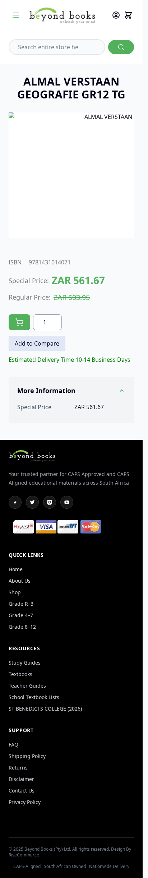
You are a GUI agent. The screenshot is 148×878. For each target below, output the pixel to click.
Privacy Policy (25, 802)
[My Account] (116, 15)
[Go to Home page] (67, 15)
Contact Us (21, 790)
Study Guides (25, 662)
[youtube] (66, 502)
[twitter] (32, 502)
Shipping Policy (27, 756)
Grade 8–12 (22, 626)
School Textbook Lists (34, 697)
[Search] (121, 47)
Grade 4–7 (21, 615)
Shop (15, 592)
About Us (20, 580)
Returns (18, 767)
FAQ (13, 744)
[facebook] (15, 502)
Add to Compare (37, 343)
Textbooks (20, 674)
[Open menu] (16, 15)
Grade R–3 (21, 603)
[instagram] (49, 502)
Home (16, 569)
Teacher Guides (27, 685)
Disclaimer (21, 779)
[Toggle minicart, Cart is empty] (128, 15)
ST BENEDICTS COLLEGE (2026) (45, 708)
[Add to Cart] (19, 322)
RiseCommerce (24, 855)
